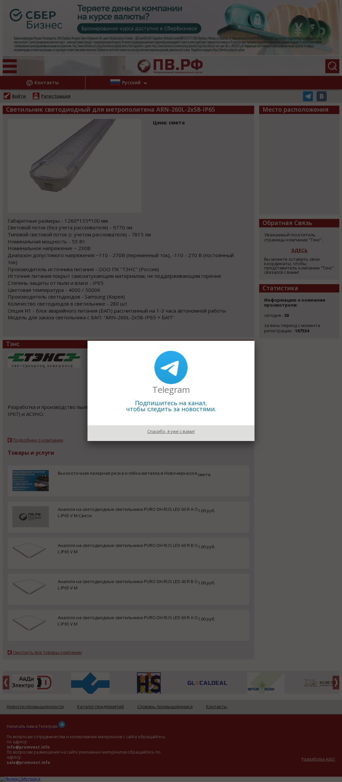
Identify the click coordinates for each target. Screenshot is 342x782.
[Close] (254, 341)
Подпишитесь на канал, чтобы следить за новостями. (171, 406)
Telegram (171, 389)
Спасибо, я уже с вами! (171, 431)
